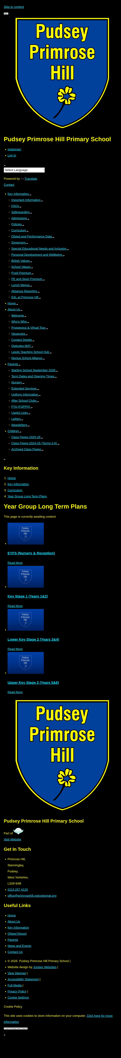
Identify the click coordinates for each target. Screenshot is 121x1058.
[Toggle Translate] (4, 165)
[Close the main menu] (4, 459)
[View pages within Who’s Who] (28, 322)
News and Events (19, 945)
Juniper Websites (44, 967)
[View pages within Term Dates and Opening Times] (56, 377)
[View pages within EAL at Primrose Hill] (40, 298)
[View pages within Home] (17, 304)
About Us (14, 921)
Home (12, 478)
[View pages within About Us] (21, 310)
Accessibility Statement (23, 979)
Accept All (7, 1028)
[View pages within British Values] (31, 261)
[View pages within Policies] (23, 225)
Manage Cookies (16, 1028)
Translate (30, 178)
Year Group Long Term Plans (27, 496)
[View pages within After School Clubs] (38, 401)
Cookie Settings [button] (18, 997)
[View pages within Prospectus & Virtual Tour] (47, 328)
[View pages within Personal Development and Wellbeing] (64, 255)
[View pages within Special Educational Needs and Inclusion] (68, 249)
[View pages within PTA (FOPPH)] (32, 407)
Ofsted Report (17, 933)
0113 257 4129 (18, 889)
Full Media (15, 985)
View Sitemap (17, 973)
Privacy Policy (17, 991)
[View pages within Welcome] (25, 316)
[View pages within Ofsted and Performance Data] (53, 237)
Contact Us (15, 952)
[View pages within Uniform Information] (40, 395)
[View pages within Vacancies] (27, 334)
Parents (13, 939)
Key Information (18, 484)
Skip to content (14, 7)
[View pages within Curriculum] (27, 231)
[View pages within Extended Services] (38, 389)
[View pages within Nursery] (23, 383)
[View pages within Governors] (27, 243)
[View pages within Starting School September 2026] (57, 371)
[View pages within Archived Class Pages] (42, 450)
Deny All (24, 1028)
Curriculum (15, 490)
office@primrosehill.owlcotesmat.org (32, 895)
